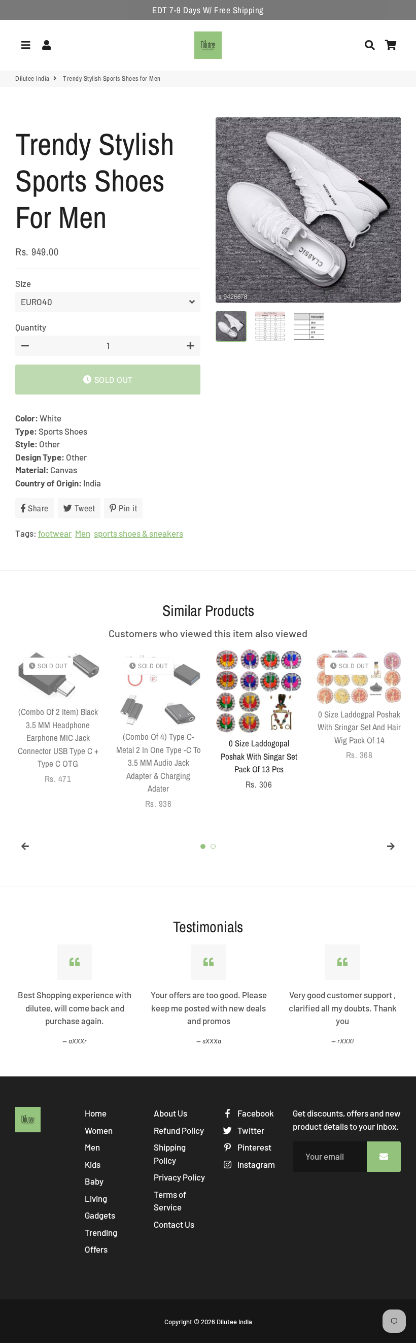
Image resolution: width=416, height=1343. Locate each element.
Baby (94, 1181)
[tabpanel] (57, 717)
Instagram (255, 1164)
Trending (101, 1232)
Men (82, 533)
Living (96, 1198)
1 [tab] (202, 846)
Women (99, 1130)
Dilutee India (32, 78)
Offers (96, 1249)
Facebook (255, 1113)
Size (23, 283)
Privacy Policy (179, 1177)
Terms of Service (170, 1201)
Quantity (30, 327)
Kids (92, 1164)
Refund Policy (179, 1130)
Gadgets (100, 1215)
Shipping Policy (170, 1153)
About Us (170, 1113)
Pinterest (253, 1147)
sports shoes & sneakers (138, 533)
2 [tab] (213, 846)
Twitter (250, 1130)
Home (96, 1113)
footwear (55, 533)
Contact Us (174, 1224)
